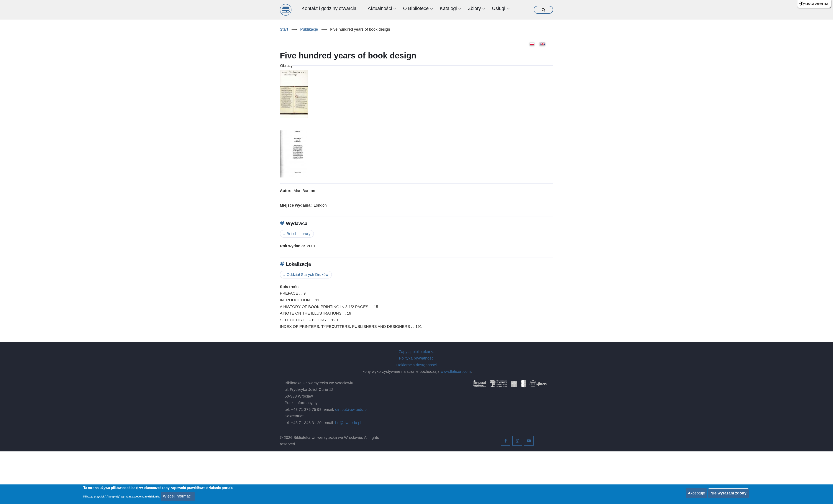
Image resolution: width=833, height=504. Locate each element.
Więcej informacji (177, 496)
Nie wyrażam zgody (728, 493)
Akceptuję (696, 493)
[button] (294, 96)
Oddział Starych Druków (307, 274)
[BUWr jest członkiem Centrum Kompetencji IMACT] (479, 385)
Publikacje (309, 29)
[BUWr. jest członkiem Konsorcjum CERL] (498, 385)
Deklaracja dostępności (416, 365)
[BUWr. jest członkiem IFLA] (514, 385)
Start (284, 29)
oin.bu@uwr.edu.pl (351, 409)
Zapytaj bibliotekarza (417, 352)
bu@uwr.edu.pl (348, 423)
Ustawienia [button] (817, 3)
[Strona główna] (286, 10)
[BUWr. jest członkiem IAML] (523, 385)
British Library (298, 234)
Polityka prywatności (416, 358)
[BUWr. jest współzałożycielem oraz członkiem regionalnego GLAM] (538, 385)
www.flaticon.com (456, 371)
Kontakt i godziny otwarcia (329, 8)
